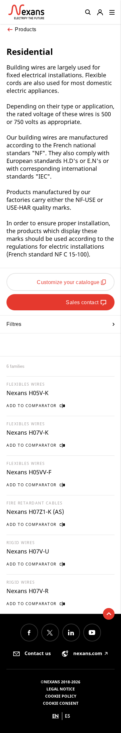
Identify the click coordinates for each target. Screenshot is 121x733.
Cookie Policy (60, 696)
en (55, 716)
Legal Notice (60, 689)
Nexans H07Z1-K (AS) (35, 512)
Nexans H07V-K (27, 432)
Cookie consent (60, 703)
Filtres (14, 324)
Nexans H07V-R (27, 591)
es (67, 716)
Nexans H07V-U (27, 551)
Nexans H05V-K (27, 393)
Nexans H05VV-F (28, 472)
